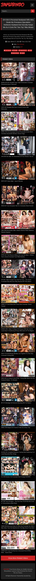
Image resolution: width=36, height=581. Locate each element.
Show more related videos (18, 558)
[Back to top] (31, 576)
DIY (22, 47)
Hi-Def (30, 50)
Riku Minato (20, 44)
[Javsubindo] (15, 5)
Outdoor (23, 53)
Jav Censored (8, 50)
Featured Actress (23, 50)
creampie (15, 50)
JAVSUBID (6, 569)
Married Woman (15, 53)
